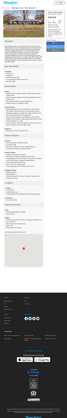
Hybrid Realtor (7, 338)
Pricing (6, 306)
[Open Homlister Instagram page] (34, 319)
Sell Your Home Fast (50, 338)
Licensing (6, 323)
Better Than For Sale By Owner (12, 335)
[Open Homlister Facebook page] (26, 319)
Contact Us (27, 303)
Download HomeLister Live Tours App (33, 355)
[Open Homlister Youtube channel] (37, 319)
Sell (5, 303)
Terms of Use (7, 318)
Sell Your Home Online (51, 335)
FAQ (26, 301)
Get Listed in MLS (29, 335)
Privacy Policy (7, 320)
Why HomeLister (8, 301)
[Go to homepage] (10, 2)
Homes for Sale (8, 309)
